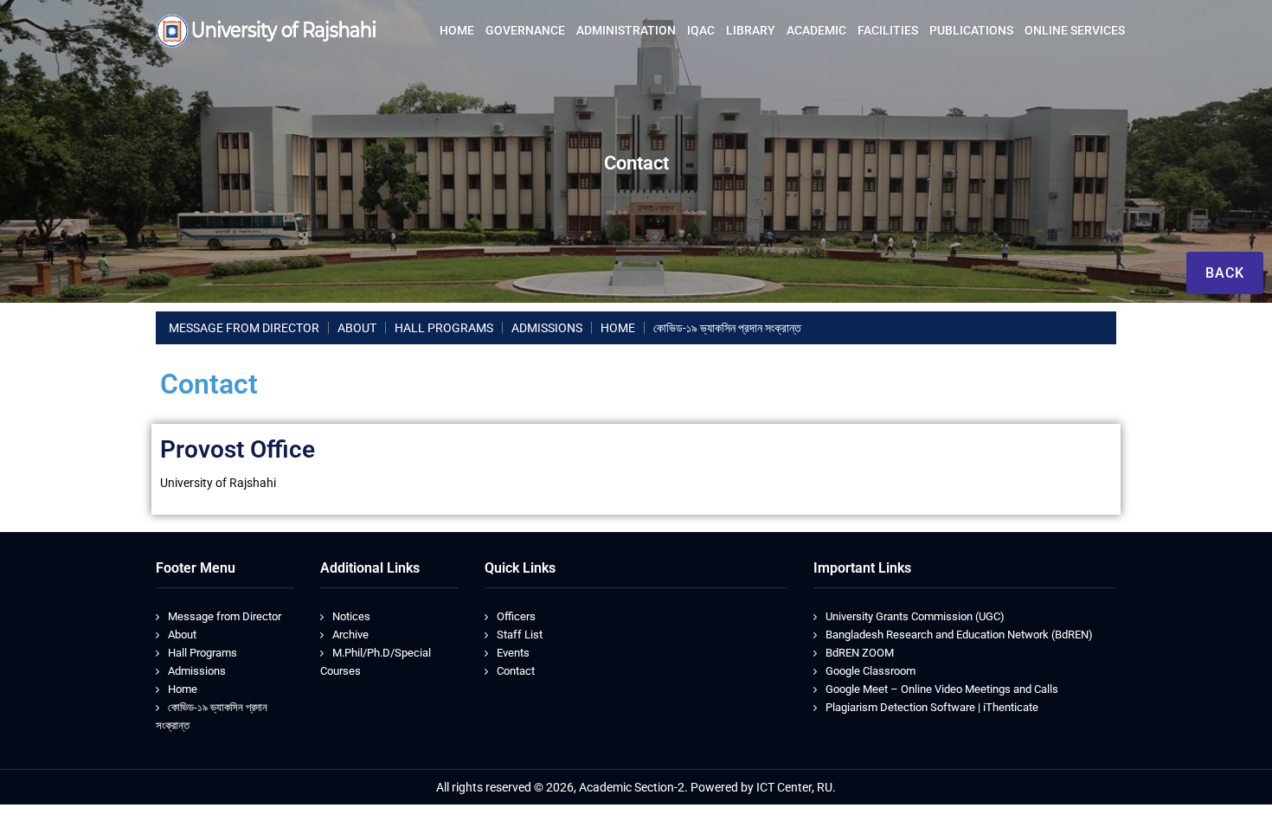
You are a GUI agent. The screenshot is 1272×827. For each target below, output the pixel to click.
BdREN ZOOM (860, 652)
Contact (516, 670)
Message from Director (224, 616)
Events (513, 652)
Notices (351, 616)
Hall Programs (202, 652)
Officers (516, 616)
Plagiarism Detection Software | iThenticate (932, 707)
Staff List (520, 634)
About (182, 634)
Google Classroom (870, 670)
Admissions (197, 670)
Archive (350, 634)
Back (1224, 273)
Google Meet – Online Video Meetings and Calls (942, 689)
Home (182, 689)
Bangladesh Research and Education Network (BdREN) (959, 634)
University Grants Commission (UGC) (915, 616)
